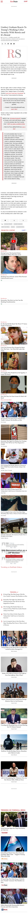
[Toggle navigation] (2, 1)
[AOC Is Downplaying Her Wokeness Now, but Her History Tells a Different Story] (14, 769)
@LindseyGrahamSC (15, 118)
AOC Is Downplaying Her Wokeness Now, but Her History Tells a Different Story (14, 779)
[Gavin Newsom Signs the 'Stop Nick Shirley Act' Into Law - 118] (14, 819)
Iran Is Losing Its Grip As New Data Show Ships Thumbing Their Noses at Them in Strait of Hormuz (14, 512)
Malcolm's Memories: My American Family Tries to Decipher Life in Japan (14, 535)
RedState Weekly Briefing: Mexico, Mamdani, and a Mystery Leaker (14, 752)
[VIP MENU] (25, 1)
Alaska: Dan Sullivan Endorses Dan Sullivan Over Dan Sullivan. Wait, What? (14, 674)
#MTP (8, 124)
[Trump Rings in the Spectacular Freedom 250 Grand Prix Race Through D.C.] (14, 638)
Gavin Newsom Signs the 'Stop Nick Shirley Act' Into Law (13, 829)
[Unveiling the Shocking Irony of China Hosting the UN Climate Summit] (14, 716)
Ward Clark (3, 493)
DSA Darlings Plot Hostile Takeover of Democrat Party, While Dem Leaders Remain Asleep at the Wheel (13, 466)
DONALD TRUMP (8, 224)
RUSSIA (12, 227)
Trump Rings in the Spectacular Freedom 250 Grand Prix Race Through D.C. (14, 648)
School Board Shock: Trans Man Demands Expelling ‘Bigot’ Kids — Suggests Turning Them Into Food (13, 854)
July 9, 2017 (14, 109)
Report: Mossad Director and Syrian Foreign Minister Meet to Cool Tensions (14, 700)
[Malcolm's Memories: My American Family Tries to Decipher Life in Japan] (14, 525)
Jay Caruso (4, 37)
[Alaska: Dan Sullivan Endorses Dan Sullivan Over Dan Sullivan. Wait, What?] (14, 664)
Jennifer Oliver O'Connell (6, 470)
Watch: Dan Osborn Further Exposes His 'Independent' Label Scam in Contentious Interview (14, 490)
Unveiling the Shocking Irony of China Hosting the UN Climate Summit (14, 726)
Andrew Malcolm (4, 538)
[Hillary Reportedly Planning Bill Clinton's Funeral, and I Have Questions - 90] (14, 896)
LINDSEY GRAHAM (18, 224)
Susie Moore (14, 754)
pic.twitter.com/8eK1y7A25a (18, 124)
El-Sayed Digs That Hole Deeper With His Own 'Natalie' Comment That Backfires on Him (13, 419)
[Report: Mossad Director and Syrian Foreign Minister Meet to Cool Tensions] (14, 690)
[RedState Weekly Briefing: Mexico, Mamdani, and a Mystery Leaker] (14, 742)
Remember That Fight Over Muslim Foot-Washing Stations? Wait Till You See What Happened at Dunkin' (13, 442)
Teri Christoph (4, 446)
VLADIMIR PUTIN (20, 227)
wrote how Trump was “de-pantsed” (15, 93)
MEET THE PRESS (5, 227)
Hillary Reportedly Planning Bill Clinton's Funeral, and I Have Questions (12, 906)
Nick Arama (3, 422)
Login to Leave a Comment (14, 556)
